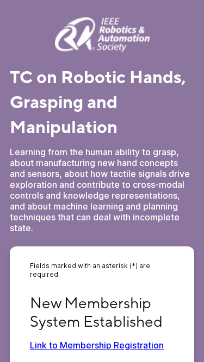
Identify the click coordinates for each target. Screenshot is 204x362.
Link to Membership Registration (97, 345)
